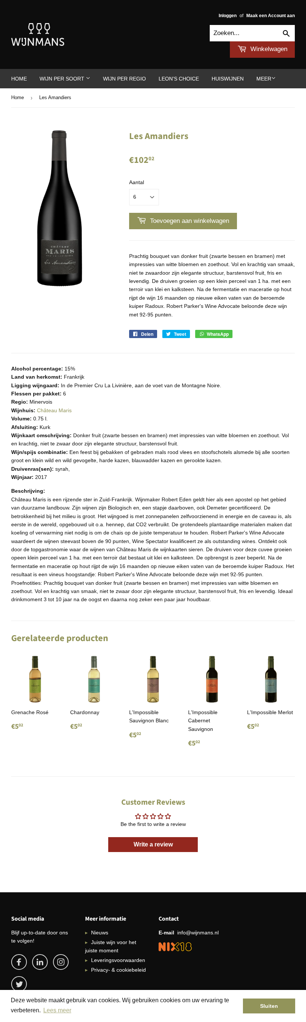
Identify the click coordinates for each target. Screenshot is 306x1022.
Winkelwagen (268, 49)
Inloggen (228, 15)
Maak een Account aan (270, 15)
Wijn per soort (63, 79)
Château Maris (54, 410)
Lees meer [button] (57, 1010)
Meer (263, 79)
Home (19, 79)
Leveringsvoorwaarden (118, 960)
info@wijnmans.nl (198, 933)
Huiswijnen (228, 79)
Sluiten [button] (269, 1006)
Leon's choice (179, 79)
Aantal (136, 182)
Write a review (153, 844)
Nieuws (99, 933)
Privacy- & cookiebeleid (118, 970)
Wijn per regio (124, 79)
